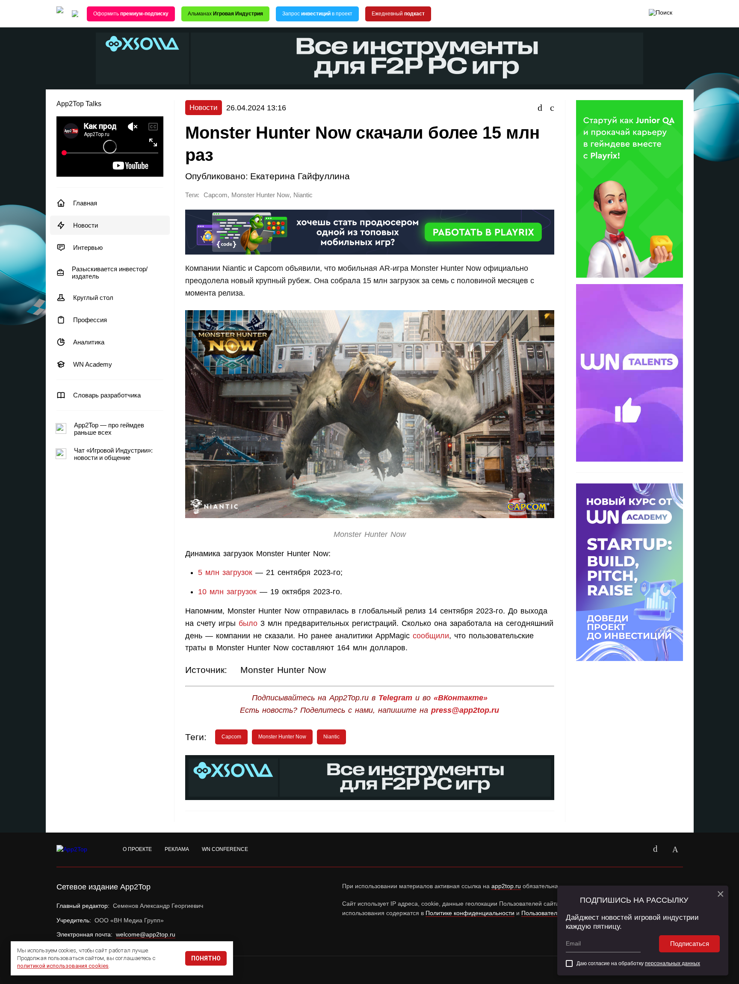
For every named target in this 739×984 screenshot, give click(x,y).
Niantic (303, 195)
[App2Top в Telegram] (675, 849)
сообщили (431, 635)
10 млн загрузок (227, 591)
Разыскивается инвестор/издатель (110, 272)
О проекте (137, 849)
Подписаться (689, 943)
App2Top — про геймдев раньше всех (109, 428)
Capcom (216, 195)
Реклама (177, 849)
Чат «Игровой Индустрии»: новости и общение (113, 454)
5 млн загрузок (225, 572)
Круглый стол (93, 297)
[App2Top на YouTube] (636, 849)
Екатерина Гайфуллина (300, 176)
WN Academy (92, 364)
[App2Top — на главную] (79, 849)
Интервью (88, 247)
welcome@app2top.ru (145, 934)
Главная (85, 203)
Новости (85, 225)
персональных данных (672, 963)
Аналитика (88, 342)
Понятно (206, 958)
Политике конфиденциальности (470, 913)
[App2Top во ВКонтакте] (655, 849)
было (248, 623)
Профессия (90, 319)
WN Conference (225, 849)
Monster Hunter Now (260, 195)
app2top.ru (506, 886)
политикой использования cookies (63, 966)
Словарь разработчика (107, 395)
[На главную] (59, 13)
